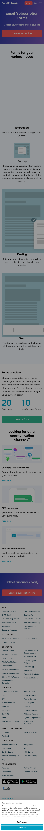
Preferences (22, 822)
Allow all (22, 828)
